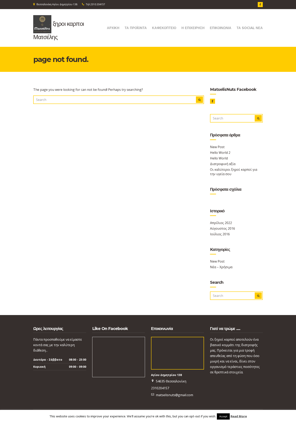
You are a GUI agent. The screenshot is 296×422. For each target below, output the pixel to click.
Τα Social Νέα (250, 28)
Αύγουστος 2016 (222, 228)
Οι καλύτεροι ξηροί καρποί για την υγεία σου (233, 171)
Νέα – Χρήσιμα (221, 267)
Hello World (219, 158)
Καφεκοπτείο (164, 28)
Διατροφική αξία (222, 164)
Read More (239, 416)
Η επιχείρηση (193, 28)
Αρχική (113, 28)
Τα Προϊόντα (136, 28)
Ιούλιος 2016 (220, 234)
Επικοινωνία (220, 28)
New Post (217, 147)
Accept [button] (223, 416)
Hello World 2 (220, 152)
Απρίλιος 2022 (221, 223)
